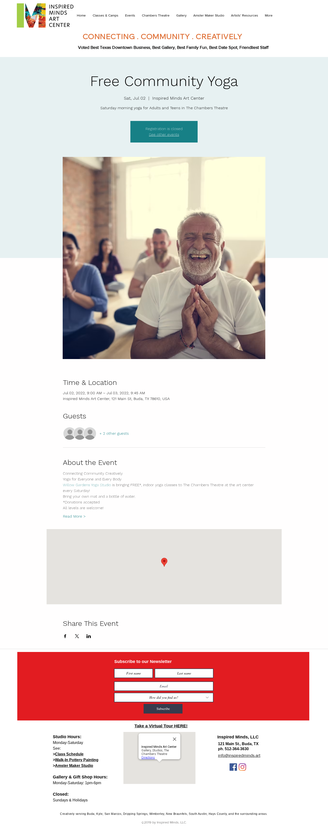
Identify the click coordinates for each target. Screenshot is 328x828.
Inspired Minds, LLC (238, 737)
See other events (164, 134)
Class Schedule (69, 754)
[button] (105, 15)
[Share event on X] (77, 636)
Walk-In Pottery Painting (76, 760)
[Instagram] (242, 767)
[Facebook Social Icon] (233, 767)
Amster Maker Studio (74, 766)
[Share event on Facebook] (65, 636)
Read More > (74, 516)
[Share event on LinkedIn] (88, 636)
